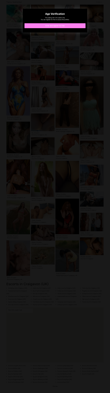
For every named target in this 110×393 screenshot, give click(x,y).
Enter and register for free (55, 26)
